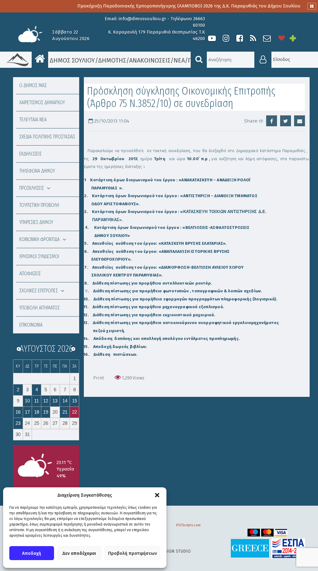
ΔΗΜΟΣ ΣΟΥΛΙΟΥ (71, 60)
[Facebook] (239, 38)
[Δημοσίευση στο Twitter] (285, 120)
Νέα (179, 60)
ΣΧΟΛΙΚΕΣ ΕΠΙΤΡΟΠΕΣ (38, 290)
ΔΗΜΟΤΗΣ (112, 60)
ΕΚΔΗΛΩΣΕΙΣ (30, 154)
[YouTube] (212, 38)
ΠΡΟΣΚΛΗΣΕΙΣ (31, 188)
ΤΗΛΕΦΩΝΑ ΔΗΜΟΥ (37, 171)
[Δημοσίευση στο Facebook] (271, 120)
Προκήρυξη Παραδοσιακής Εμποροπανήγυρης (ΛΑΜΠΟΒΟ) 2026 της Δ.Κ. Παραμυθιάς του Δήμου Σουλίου (179, 6)
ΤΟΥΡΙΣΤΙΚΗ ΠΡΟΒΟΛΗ (39, 205)
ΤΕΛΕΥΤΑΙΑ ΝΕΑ (33, 119)
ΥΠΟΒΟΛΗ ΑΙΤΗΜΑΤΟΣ (39, 307)
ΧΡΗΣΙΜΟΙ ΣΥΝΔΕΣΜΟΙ (39, 256)
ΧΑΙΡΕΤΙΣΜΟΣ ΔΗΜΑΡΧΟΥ (42, 102)
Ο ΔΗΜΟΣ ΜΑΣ (33, 85)
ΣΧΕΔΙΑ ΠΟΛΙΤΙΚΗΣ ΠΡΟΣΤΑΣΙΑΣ (47, 136)
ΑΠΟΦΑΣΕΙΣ (30, 273)
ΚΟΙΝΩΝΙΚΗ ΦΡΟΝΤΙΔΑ (39, 239)
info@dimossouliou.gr (142, 18)
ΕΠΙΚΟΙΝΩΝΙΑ (31, 325)
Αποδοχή (31, 553)
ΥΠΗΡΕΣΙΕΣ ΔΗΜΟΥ (36, 222)
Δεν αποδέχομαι (79, 553)
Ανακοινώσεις (149, 60)
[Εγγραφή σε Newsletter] (267, 38)
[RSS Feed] (253, 38)
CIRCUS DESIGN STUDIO (167, 551)
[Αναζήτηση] (199, 60)
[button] (157, 495)
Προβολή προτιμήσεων (132, 553)
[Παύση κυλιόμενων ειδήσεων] (311, 6)
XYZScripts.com (188, 525)
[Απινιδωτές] (281, 38)
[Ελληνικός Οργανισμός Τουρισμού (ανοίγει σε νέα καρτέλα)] (250, 548)
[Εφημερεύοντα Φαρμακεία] (297, 38)
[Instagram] (225, 38)
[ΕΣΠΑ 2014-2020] (288, 548)
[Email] (299, 120)
